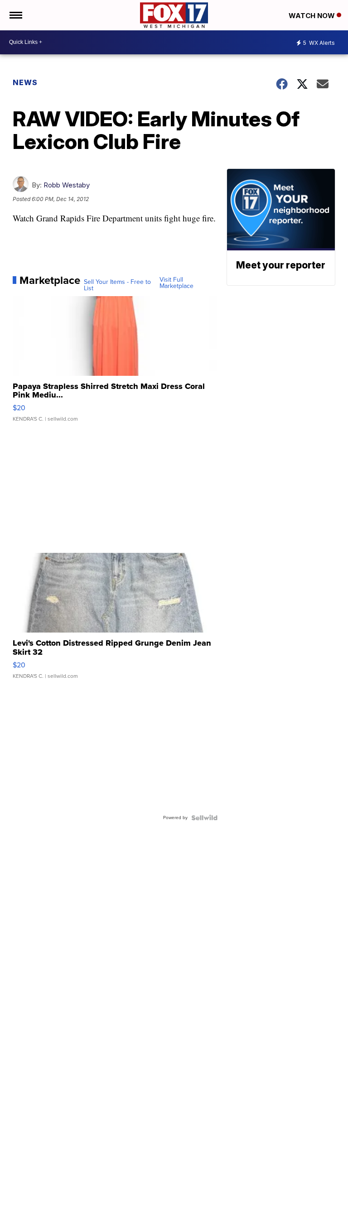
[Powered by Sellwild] (204, 818)
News (25, 82)
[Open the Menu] (15, 15)
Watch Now (313, 15)
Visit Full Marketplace (176, 283)
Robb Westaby (67, 185)
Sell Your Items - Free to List (117, 285)
